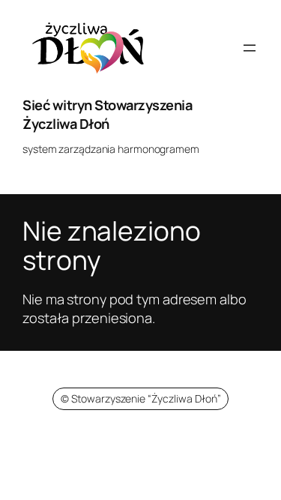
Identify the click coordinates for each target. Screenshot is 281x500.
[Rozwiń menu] (250, 48)
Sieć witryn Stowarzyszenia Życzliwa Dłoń (107, 114)
